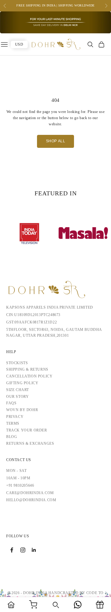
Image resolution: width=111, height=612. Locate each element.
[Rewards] (100, 604)
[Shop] (33, 604)
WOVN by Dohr (22, 410)
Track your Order (26, 430)
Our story (17, 396)
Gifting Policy (22, 383)
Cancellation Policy (29, 376)
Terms (12, 423)
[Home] (11, 604)
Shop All (55, 141)
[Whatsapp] (78, 604)
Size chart (17, 390)
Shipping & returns (27, 369)
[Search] (55, 604)
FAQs (11, 403)
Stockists (17, 363)
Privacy (14, 416)
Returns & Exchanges (30, 443)
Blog (11, 437)
